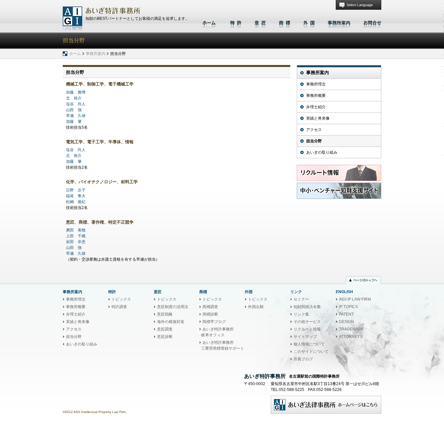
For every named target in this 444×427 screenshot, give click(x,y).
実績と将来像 (318, 118)
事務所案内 (339, 22)
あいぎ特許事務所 (72, 18)
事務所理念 (316, 84)
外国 (309, 22)
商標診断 (210, 314)
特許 (236, 22)
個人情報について (309, 344)
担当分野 (314, 141)
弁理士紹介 (316, 107)
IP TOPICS (348, 306)
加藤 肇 (74, 121)
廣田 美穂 (75, 230)
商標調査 (210, 306)
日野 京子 (75, 190)
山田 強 (74, 110)
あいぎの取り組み (321, 152)
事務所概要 (316, 95)
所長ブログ (303, 359)
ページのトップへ (363, 281)
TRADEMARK (351, 329)
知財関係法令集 (307, 306)
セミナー (301, 299)
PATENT (346, 314)
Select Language (359, 5)
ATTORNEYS (350, 336)
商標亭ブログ (214, 321)
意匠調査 (165, 329)
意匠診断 (165, 336)
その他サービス (307, 321)
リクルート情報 (307, 329)
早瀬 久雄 (75, 115)
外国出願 (256, 306)
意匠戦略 (165, 314)
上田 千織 (75, 236)
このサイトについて (311, 351)
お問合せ (370, 22)
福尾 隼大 (75, 196)
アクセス (314, 129)
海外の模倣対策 (170, 321)
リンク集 (301, 314)
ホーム (209, 22)
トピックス (121, 299)
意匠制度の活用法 (172, 306)
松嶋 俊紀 (75, 202)
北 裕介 (74, 98)
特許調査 (119, 306)
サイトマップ (305, 336)
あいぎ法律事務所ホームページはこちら (326, 405)
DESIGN (346, 321)
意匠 (260, 22)
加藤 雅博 (75, 92)
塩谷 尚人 (75, 104)
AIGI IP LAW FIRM (355, 299)
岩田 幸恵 (75, 241)
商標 (285, 22)
